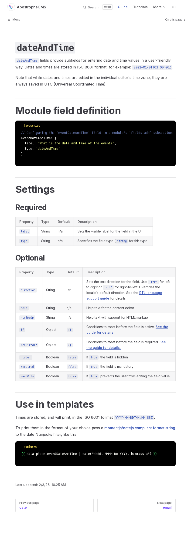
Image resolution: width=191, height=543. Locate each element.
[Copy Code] (169, 125)
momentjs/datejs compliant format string (139, 427)
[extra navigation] (174, 7)
